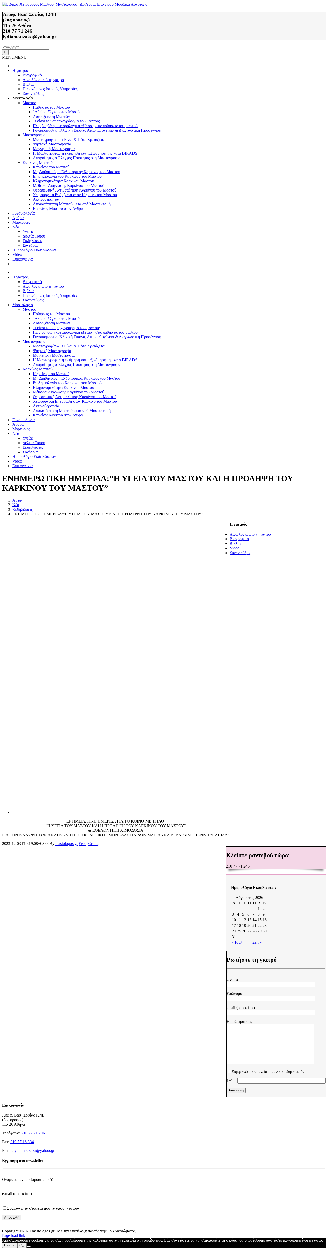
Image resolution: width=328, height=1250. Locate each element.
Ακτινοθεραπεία (46, 199)
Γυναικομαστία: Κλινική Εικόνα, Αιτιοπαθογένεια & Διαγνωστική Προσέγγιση (97, 130)
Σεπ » (257, 942)
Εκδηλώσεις (33, 241)
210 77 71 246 (33, 1133)
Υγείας (28, 231)
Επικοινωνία (22, 259)
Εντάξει (9, 1245)
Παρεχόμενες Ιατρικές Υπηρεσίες (50, 89)
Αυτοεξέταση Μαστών (51, 116)
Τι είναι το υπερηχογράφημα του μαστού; (66, 121)
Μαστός (29, 102)
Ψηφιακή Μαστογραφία (52, 144)
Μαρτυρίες (21, 222)
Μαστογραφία (34, 135)
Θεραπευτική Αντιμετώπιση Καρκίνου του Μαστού (74, 190)
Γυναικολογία (23, 213)
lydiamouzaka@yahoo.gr (34, 1150)
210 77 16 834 (22, 1142)
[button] (14, 57)
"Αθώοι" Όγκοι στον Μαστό (56, 112)
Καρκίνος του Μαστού (51, 167)
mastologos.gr (66, 843)
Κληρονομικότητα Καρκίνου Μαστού (63, 181)
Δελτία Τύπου (34, 236)
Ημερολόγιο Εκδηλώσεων (34, 250)
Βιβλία (28, 84)
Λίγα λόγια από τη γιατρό (43, 79)
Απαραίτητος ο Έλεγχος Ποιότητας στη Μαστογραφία (76, 158)
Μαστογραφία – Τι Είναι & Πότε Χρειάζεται (69, 139)
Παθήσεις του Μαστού (51, 107)
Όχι (22, 1245)
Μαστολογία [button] (22, 98)
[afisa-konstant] (114, 812)
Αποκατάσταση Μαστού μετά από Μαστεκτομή (72, 204)
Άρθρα (18, 218)
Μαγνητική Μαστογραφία (54, 149)
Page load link (13, 1235)
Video (17, 254)
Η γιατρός (20, 70)
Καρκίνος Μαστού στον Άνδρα (58, 208)
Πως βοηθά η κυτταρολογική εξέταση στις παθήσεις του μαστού (85, 125)
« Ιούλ (237, 942)
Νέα (15, 227)
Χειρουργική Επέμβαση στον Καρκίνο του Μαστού (75, 195)
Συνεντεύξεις (33, 93)
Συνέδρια (30, 245)
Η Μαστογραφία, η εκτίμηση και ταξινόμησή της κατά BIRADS (85, 153)
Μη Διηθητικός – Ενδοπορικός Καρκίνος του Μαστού (76, 172)
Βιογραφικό (32, 75)
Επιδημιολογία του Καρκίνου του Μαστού (67, 176)
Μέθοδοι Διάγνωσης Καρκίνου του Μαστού (68, 185)
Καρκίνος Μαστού (38, 162)
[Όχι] (29, 1246)
